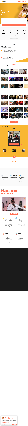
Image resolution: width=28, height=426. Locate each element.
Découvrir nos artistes (14, 121)
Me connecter (21, 1)
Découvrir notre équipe (14, 213)
